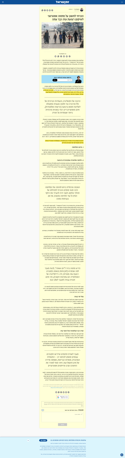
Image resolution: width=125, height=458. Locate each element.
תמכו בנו (43, 440)
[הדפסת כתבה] (55, 56)
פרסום (62, 424)
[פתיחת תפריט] (3, 2)
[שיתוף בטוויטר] (47, 10)
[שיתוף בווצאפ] (43, 10)
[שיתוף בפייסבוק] (45, 10)
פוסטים (70, 9)
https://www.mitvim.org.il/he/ (56, 387)
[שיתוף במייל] (50, 10)
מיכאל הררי (76, 9)
